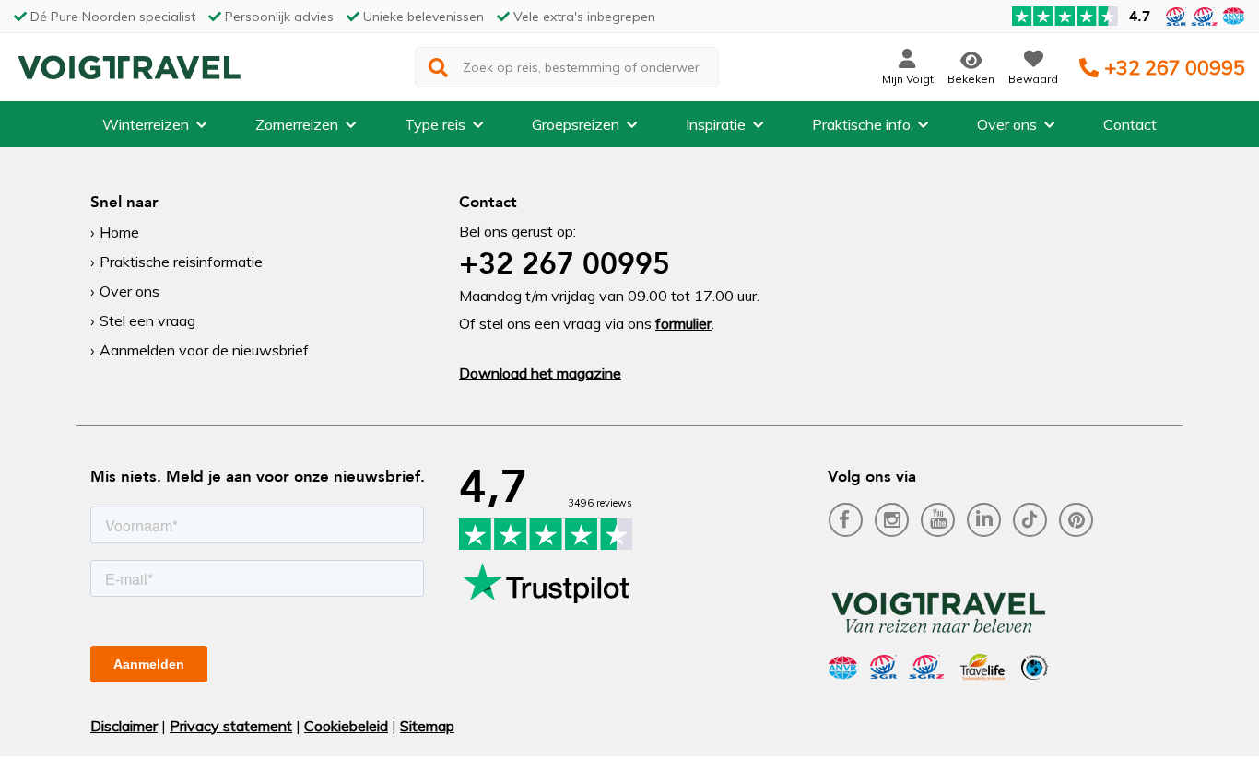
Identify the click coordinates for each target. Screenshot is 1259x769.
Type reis (435, 124)
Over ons (1007, 124)
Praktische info (861, 124)
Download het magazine (540, 373)
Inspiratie (716, 124)
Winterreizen (145, 124)
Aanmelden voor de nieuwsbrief (204, 350)
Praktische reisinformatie (181, 261)
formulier (683, 323)
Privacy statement (231, 726)
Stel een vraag (147, 320)
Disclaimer (124, 726)
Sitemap (427, 726)
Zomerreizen (296, 124)
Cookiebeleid (346, 726)
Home (119, 232)
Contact (1130, 124)
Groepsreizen (575, 124)
